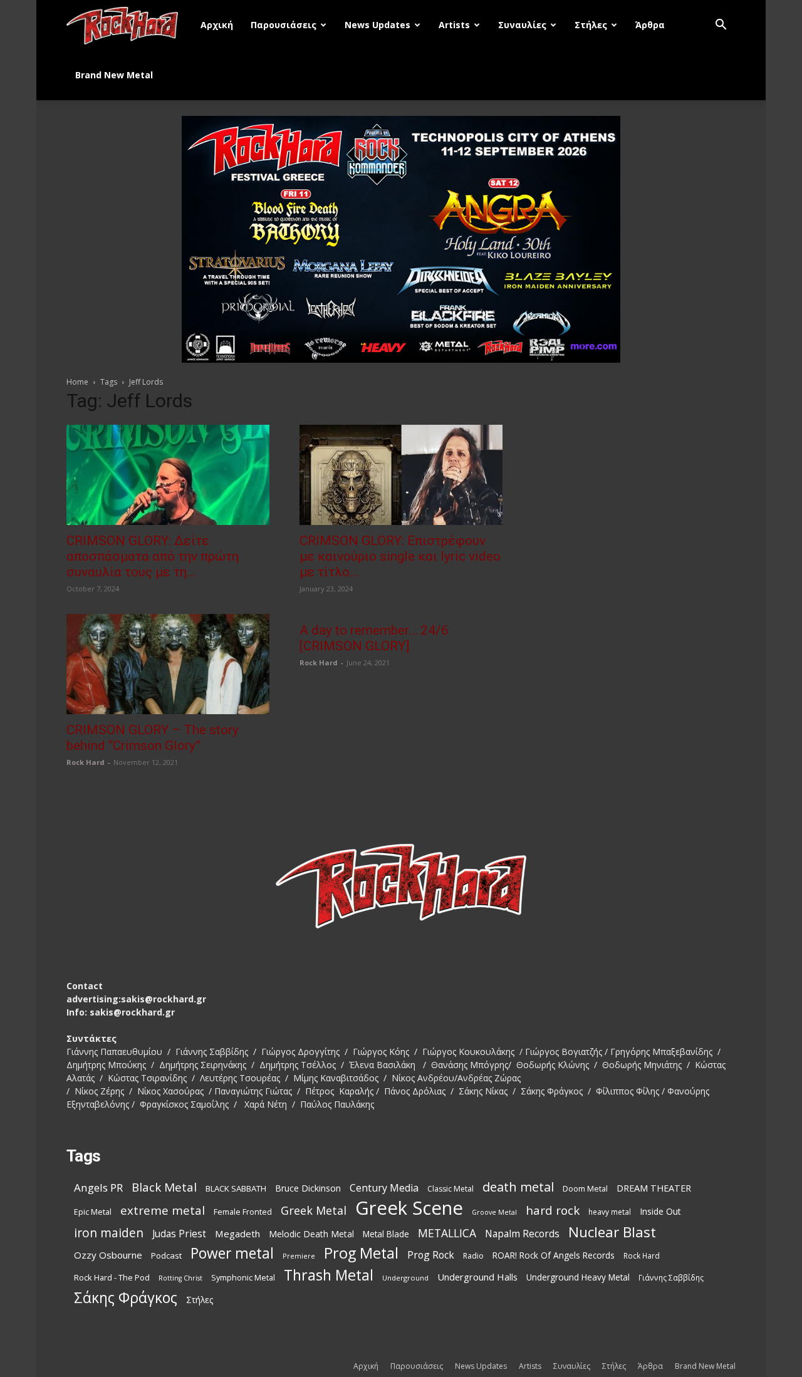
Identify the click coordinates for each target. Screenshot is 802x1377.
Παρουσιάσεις (283, 25)
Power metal (232, 1253)
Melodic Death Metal (311, 1234)
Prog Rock (430, 1255)
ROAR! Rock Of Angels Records (553, 1255)
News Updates (377, 25)
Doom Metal (585, 1188)
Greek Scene (409, 1208)
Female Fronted (243, 1212)
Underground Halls (477, 1276)
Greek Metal (313, 1210)
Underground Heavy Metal (578, 1277)
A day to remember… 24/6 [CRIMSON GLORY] (374, 638)
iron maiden (108, 1232)
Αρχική (216, 25)
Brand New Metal (114, 75)
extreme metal (162, 1210)
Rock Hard (85, 762)
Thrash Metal (328, 1275)
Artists (454, 25)
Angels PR (98, 1187)
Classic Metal (450, 1188)
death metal (518, 1186)
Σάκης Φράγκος (125, 1297)
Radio (473, 1255)
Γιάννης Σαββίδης (671, 1277)
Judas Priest (179, 1233)
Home (77, 382)
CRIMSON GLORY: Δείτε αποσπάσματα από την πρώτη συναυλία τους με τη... (152, 556)
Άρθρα (650, 25)
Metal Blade (386, 1234)
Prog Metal (361, 1253)
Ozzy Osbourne (108, 1255)
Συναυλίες (522, 25)
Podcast (166, 1255)
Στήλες (591, 25)
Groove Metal (494, 1212)
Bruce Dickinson (308, 1188)
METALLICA (447, 1233)
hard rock (553, 1210)
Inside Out (660, 1211)
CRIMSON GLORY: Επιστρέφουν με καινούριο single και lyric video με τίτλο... (400, 556)
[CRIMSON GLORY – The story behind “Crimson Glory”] (167, 664)
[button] (721, 26)
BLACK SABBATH (236, 1188)
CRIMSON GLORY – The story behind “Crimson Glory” (152, 737)
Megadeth (237, 1233)
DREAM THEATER (654, 1188)
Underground (405, 1277)
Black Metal (164, 1187)
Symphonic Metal (243, 1277)
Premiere (299, 1255)
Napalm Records (522, 1233)
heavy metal (609, 1212)
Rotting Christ (180, 1278)
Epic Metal (93, 1212)
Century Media (384, 1188)
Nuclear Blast (612, 1232)
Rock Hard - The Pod (112, 1277)
